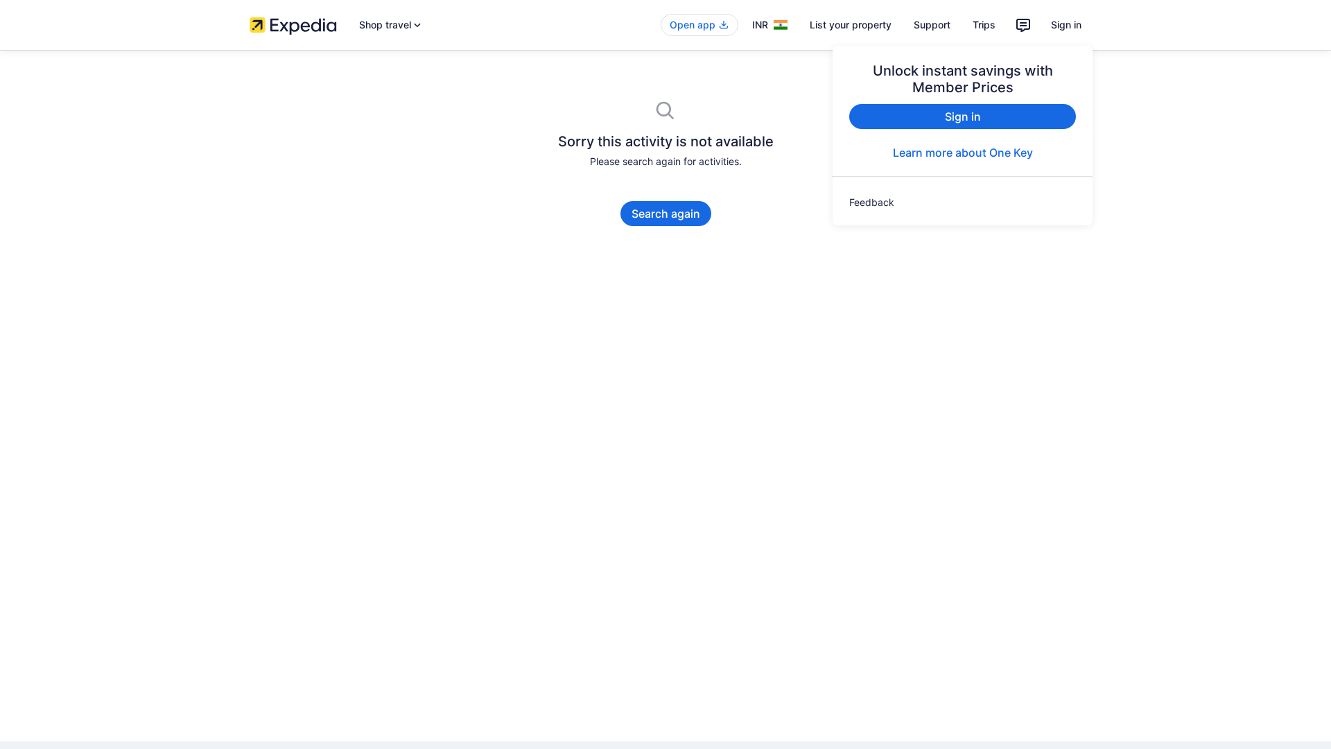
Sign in (1066, 25)
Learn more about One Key (963, 153)
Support (932, 25)
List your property (850, 25)
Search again (666, 214)
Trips (984, 25)
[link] (963, 202)
